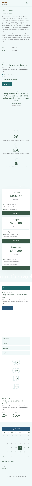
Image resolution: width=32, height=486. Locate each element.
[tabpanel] (16, 313)
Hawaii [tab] (5, 343)
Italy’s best (5, 468)
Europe (3, 466)
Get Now (16, 213)
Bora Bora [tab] (6, 338)
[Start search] (29, 3)
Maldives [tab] (5, 287)
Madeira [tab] (5, 353)
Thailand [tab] (5, 348)
